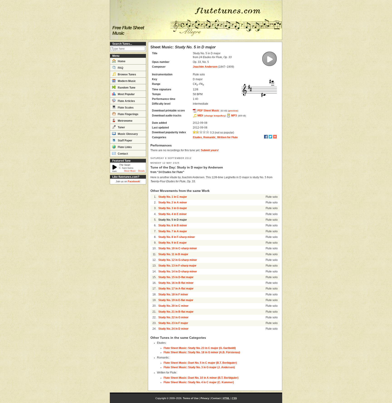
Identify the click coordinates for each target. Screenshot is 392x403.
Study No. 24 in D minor (173, 328)
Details (141, 171)
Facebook (134, 181)
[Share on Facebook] (266, 136)
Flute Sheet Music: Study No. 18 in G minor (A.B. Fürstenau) (202, 352)
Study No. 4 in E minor (172, 214)
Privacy (205, 398)
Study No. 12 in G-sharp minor (177, 260)
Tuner (121, 127)
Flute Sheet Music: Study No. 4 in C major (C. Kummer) (199, 382)
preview (233, 110)
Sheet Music (130, 171)
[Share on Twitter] (270, 136)
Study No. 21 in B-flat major (176, 311)
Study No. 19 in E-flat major (175, 300)
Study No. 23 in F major (173, 323)
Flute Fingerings (127, 114)
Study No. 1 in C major (172, 196)
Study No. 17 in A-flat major (176, 288)
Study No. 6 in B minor (172, 225)
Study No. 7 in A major (172, 231)
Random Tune (126, 87)
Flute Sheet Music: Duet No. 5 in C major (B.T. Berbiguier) (200, 362)
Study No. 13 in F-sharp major (177, 265)
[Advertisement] (128, 254)
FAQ (120, 68)
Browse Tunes (126, 74)
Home (121, 61)
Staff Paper (124, 140)
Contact (122, 153)
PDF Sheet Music (208, 110)
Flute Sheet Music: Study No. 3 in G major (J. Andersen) (199, 367)
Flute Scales (125, 107)
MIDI (200, 115)
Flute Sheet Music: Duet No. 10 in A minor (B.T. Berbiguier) (201, 377)
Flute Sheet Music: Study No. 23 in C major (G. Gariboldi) (200, 348)
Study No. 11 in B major (173, 254)
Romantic (209, 137)
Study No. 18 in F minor (173, 294)
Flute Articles (126, 101)
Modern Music (126, 81)
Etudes (197, 137)
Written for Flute (227, 137)
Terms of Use (190, 398)
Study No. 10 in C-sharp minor (177, 248)
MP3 (234, 115)
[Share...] (275, 136)
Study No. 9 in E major (172, 242)
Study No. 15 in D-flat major (176, 277)
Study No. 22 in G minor (173, 317)
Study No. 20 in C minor (173, 305)
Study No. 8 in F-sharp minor (176, 237)
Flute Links (124, 147)
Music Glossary (127, 134)
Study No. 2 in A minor (172, 202)
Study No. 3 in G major (172, 208)
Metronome (124, 120)
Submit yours (209, 150)
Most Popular (126, 94)
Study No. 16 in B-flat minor (176, 283)
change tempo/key (215, 115)
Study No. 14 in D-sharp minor (177, 271)
